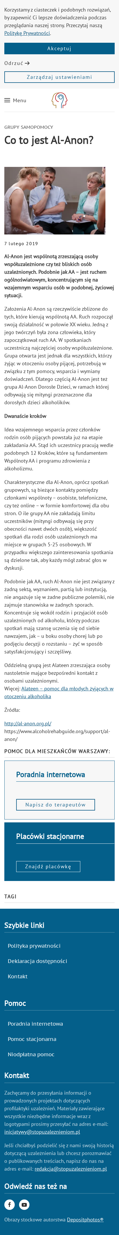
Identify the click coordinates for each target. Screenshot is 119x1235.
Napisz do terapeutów (55, 804)
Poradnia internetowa (35, 1023)
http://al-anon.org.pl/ (27, 723)
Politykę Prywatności (27, 33)
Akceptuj (59, 48)
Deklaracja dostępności (37, 961)
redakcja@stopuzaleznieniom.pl (71, 1168)
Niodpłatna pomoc (31, 1054)
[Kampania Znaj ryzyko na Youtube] (24, 1204)
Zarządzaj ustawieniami (59, 77)
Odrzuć (13, 63)
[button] (15, 100)
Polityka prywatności (34, 945)
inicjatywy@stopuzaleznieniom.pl (42, 1131)
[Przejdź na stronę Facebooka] (9, 1204)
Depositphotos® (85, 1219)
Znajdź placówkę (48, 866)
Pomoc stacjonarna (32, 1039)
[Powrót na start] (59, 100)
